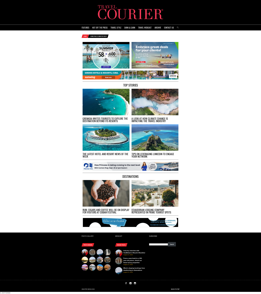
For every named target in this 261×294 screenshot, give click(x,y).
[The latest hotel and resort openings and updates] (107, 260)
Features (85, 27)
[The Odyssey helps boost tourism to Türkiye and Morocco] (100, 267)
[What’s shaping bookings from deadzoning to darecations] (100, 252)
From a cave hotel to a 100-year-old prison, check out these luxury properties (132, 260)
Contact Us (169, 27)
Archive (158, 27)
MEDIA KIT (118, 236)
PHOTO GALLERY (88, 236)
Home (85, 36)
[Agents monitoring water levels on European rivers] (85, 260)
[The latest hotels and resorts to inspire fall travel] (107, 267)
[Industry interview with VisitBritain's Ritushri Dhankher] (85, 252)
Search (172, 244)
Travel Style (116, 27)
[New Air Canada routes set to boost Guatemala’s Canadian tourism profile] (85, 267)
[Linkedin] (130, 284)
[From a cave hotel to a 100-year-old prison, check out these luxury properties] (92, 252)
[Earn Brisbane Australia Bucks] (100, 260)
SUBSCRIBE (153, 236)
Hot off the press (100, 27)
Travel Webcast (145, 27)
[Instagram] (135, 284)
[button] (177, 27)
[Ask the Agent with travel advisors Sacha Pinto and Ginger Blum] (107, 252)
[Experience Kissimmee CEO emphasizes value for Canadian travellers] (92, 260)
